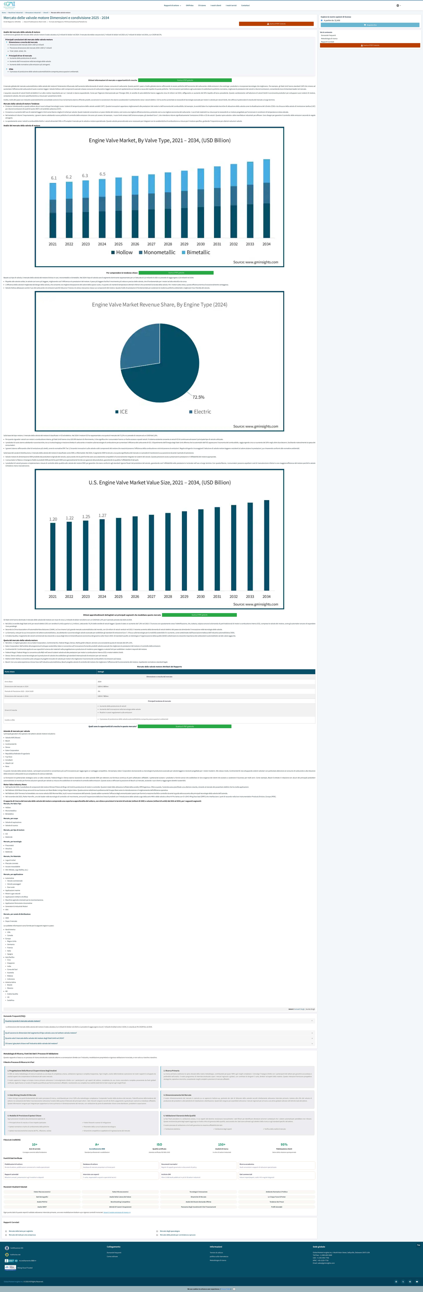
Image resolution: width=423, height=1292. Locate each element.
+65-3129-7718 (323, 1260)
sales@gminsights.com (326, 1263)
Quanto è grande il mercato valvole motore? (22, 1021)
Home (4, 13)
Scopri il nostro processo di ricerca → (117, 1212)
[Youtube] (417, 1281)
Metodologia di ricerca (329, 38)
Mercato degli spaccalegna (170, 1231)
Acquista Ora (372, 25)
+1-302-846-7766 (323, 1258)
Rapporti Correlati (327, 42)
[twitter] (403, 1281)
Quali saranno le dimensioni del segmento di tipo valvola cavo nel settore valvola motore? (41, 1033)
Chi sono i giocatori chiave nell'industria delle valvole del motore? (31, 1043)
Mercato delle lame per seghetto (21, 1231)
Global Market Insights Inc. (13, 1281)
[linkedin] (396, 1281)
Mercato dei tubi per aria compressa (22, 1235)
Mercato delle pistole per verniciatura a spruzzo (178, 1235)
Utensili (45, 13)
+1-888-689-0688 (326, 1255)
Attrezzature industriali (33, 13)
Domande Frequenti (328, 35)
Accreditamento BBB (97, 1149)
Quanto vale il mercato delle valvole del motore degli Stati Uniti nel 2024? (34, 1038)
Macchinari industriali (15, 13)
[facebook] (410, 1281)
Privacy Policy (225, 1289)
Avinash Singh (299, 1009)
